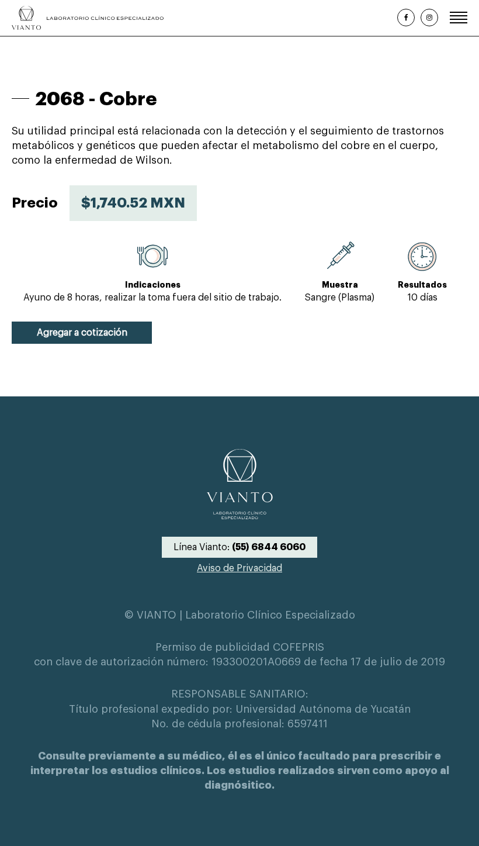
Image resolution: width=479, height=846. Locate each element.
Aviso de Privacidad (239, 568)
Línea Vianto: (239, 547)
